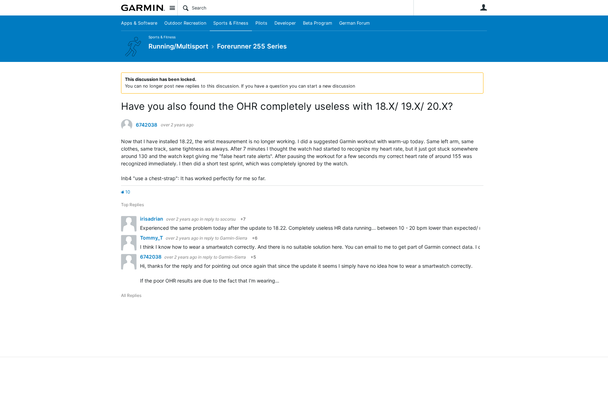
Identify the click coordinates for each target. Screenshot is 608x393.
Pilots (261, 23)
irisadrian (152, 219)
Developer (285, 23)
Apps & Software (139, 23)
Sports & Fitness (230, 23)
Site (172, 7)
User (483, 7)
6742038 (146, 125)
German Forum (354, 23)
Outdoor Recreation (185, 23)
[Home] (143, 8)
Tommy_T (152, 238)
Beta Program (317, 23)
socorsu (228, 219)
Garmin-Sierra (233, 238)
